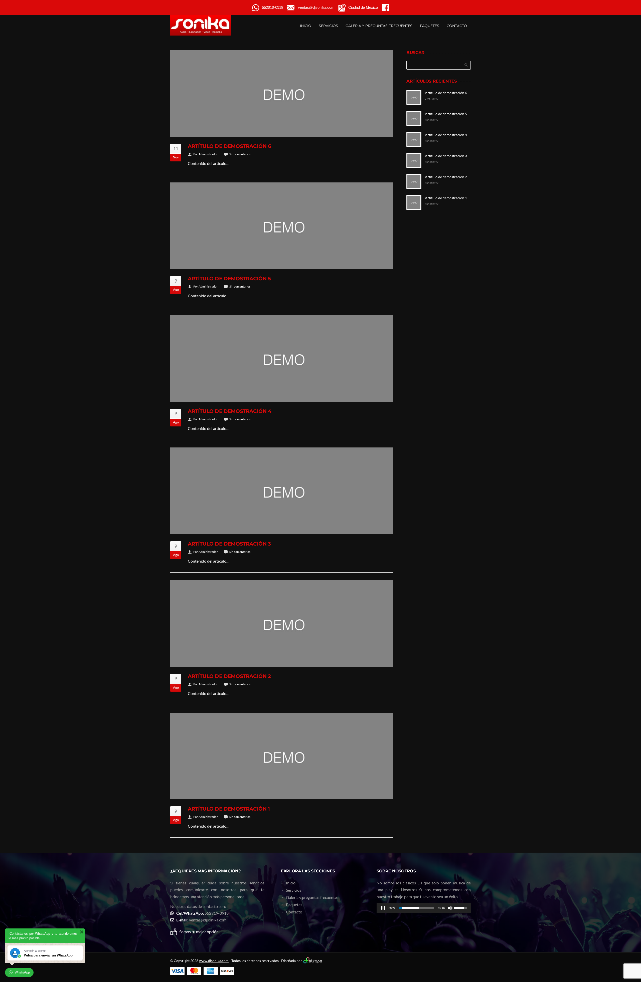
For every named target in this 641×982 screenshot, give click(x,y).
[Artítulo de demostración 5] (281, 225)
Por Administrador (205, 154)
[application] (424, 908)
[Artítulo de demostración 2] (281, 623)
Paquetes (429, 26)
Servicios (328, 26)
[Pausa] (383, 907)
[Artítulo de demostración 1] (281, 756)
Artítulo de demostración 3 (229, 544)
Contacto (457, 26)
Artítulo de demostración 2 (229, 676)
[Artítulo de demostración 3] (281, 490)
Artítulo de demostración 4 (229, 411)
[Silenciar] (450, 907)
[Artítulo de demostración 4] (281, 358)
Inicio (305, 26)
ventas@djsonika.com (207, 919)
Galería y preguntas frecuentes (379, 26)
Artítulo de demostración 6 (229, 146)
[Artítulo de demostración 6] (281, 93)
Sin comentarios (239, 154)
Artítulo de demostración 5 (229, 279)
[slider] (416, 908)
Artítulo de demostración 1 (229, 809)
